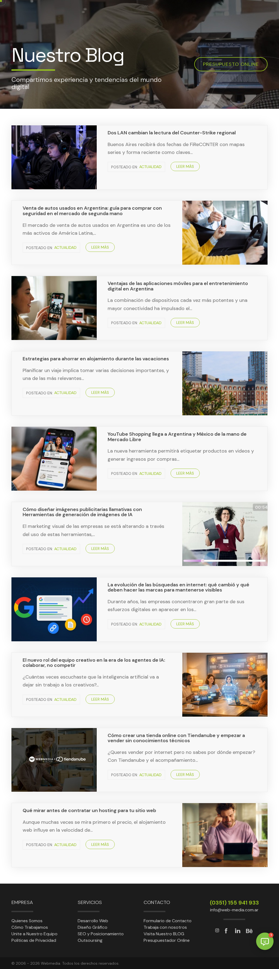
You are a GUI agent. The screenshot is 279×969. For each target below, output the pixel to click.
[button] (265, 941)
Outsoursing (90, 940)
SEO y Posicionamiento (101, 934)
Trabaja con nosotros (165, 927)
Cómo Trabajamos (29, 927)
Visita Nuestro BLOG (164, 934)
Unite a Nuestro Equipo (34, 934)
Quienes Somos (27, 921)
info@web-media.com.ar (234, 910)
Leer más (185, 166)
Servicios (90, 902)
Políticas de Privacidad (33, 940)
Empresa (22, 902)
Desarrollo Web (93, 921)
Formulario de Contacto (168, 921)
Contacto (157, 902)
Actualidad (150, 167)
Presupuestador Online (167, 940)
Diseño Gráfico (92, 927)
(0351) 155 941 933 (234, 902)
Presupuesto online (231, 64)
